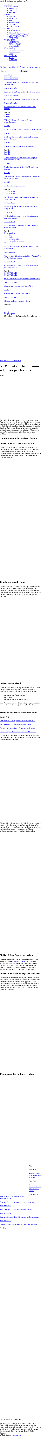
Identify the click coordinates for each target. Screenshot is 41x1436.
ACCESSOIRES (15, 44)
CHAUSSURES (14, 46)
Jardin (11, 54)
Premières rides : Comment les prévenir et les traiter (22, 92)
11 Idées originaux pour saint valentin (17, 301)
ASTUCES (13, 9)
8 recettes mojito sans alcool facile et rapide (35, 1175)
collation (12, 16)
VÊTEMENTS (14, 42)
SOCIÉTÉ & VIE (10, 56)
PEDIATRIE (13, 38)
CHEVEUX (13, 10)
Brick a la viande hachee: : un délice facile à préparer (22, 129)
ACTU (11, 58)
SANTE (7, 28)
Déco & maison (9, 48)
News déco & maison (16, 50)
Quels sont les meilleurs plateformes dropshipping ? (22, 279)
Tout (10, 235)
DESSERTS (13, 24)
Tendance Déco (14, 52)
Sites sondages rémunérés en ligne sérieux (18, 286)
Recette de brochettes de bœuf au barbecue (19, 146)
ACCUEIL (8, 5)
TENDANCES (9, 40)
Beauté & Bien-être (11, 7)
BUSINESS (13, 60)
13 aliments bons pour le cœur (14, 186)
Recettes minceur (15, 22)
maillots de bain (19, 961)
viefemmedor (16, 1435)
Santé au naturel (14, 30)
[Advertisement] (20, 339)
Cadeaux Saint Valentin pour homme (17, 293)
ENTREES (13, 18)
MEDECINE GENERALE (18, 36)
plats (10, 20)
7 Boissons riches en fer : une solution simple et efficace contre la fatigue (20, 159)
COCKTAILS (14, 26)
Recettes (7, 14)
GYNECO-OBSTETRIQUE (19, 34)
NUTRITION (13, 32)
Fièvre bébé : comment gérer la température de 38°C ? (35, 1188)
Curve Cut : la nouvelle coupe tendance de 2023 (21, 99)
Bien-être (12, 12)
